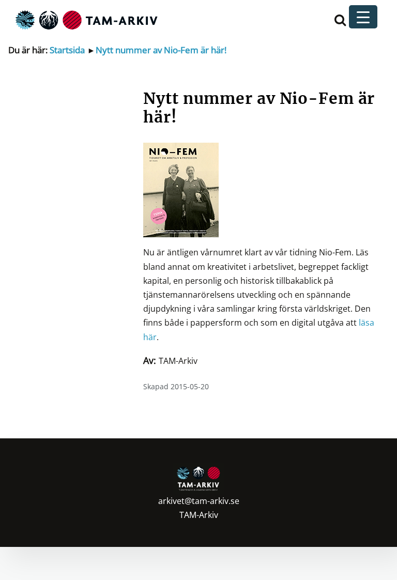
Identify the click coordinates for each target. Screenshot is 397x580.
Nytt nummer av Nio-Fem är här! (161, 50)
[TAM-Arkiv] (85, 19)
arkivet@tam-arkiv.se (198, 501)
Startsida (67, 50)
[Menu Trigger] (363, 16)
